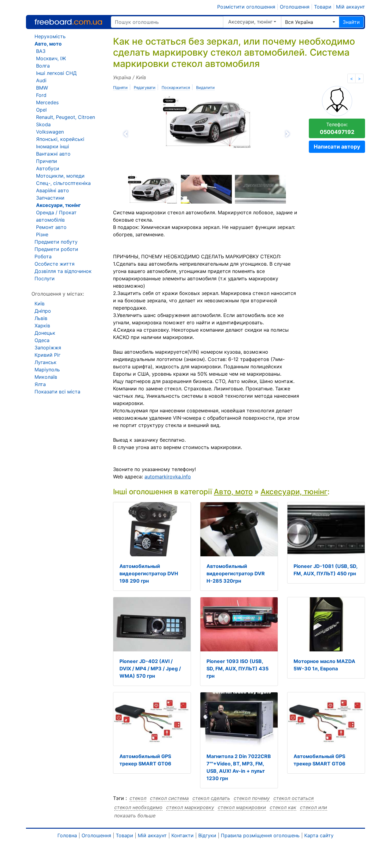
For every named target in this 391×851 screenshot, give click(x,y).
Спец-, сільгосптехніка (63, 183)
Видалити (205, 87)
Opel (41, 110)
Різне (42, 234)
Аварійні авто (52, 190)
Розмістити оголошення (246, 7)
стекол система (169, 798)
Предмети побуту (56, 242)
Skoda (43, 124)
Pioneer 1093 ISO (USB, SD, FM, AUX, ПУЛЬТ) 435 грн (237, 668)
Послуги (45, 278)
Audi (41, 80)
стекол (138, 798)
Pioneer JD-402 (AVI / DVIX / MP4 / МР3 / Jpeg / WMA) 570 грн (150, 668)
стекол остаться (293, 798)
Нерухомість (50, 36)
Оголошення (294, 7)
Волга (43, 66)
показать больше (134, 815)
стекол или (313, 807)
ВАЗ (41, 51)
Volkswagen (50, 132)
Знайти (351, 22)
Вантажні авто (53, 154)
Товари (322, 7)
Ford (41, 95)
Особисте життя (55, 264)
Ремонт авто (51, 227)
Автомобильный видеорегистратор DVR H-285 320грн (235, 573)
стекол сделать (211, 798)
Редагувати (144, 87)
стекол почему (252, 798)
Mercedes (47, 102)
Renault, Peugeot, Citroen (65, 117)
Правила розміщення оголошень (260, 835)
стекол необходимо (138, 807)
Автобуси (47, 168)
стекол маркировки (242, 807)
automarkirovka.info (167, 476)
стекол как (283, 807)
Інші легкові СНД (56, 73)
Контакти (182, 835)
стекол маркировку (190, 807)
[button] (159, 134)
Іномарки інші (52, 146)
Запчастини (50, 198)
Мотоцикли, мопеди (60, 176)
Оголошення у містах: (57, 294)
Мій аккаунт (350, 7)
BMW (42, 88)
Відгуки (207, 835)
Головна (67, 835)
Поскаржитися (176, 87)
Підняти (120, 87)
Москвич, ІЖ (51, 58)
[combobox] (310, 22)
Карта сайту (319, 835)
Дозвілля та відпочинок (63, 271)
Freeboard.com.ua (68, 21)
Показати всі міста (57, 392)
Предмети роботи (56, 249)
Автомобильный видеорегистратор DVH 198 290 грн (148, 573)
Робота (43, 256)
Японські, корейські (60, 139)
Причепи (46, 161)
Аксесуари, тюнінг (250, 22)
